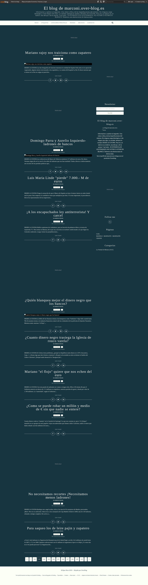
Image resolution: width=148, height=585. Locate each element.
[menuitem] (36, 23)
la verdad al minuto (58, 55)
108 (72, 559)
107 (67, 559)
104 (53, 559)
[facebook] (98, 2)
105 (58, 559)
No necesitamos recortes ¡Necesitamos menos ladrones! (58, 495)
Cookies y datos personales (113, 575)
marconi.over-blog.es (113, 156)
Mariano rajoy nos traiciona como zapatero (58, 53)
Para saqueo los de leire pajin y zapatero (58, 528)
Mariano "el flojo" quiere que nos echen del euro (58, 373)
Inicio (36, 23)
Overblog (84, 570)
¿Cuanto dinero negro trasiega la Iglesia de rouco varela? (58, 339)
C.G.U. (78, 575)
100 (34, 559)
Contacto (90, 23)
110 (82, 559)
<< (27, 559)
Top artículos (60, 575)
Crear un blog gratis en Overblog (49, 575)
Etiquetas (44, 23)
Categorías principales (59, 23)
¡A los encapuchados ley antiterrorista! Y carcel (58, 213)
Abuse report (72, 575)
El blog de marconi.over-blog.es (74, 8)
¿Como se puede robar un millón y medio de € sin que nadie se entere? (58, 407)
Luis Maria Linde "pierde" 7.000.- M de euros (58, 179)
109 (77, 559)
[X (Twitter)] (101, 2)
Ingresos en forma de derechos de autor (90, 575)
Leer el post (58, 76)
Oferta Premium (103, 575)
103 (49, 559)
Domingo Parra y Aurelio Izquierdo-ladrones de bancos (58, 142)
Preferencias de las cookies (126, 575)
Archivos (81, 23)
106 (63, 559)
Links (98, 234)
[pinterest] (104, 2)
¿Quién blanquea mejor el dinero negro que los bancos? (58, 302)
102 (44, 559)
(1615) (104, 250)
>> (89, 559)
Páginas (72, 23)
